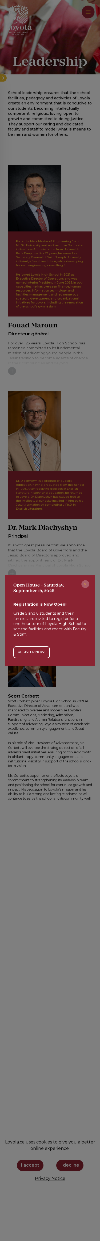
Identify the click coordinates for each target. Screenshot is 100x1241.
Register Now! (31, 652)
